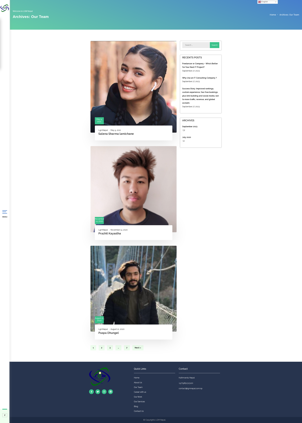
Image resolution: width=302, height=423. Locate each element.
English (264, 2)
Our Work (138, 397)
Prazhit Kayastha (109, 233)
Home (136, 378)
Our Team (138, 387)
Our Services (139, 401)
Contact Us (139, 411)
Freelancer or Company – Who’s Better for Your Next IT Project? (200, 65)
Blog (136, 406)
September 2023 (189, 126)
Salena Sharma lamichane (116, 133)
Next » (138, 348)
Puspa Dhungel (108, 333)
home (273, 14)
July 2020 (186, 137)
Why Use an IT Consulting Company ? (199, 78)
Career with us (140, 392)
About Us (138, 382)
